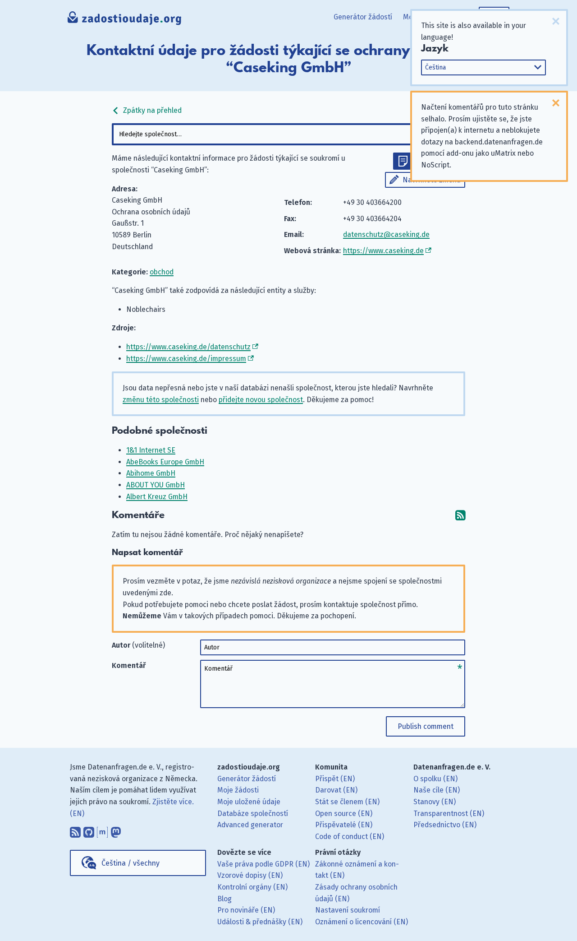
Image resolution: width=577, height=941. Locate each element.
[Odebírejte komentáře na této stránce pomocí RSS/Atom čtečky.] (460, 515)
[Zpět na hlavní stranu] (125, 20)
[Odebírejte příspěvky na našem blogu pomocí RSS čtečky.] (75, 830)
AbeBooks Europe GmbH (165, 462)
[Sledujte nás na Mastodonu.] (115, 830)
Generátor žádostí (363, 17)
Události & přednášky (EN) (259, 922)
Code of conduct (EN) (349, 836)
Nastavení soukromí (347, 910)
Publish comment (425, 726)
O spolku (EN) (435, 778)
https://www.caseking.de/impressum (186, 358)
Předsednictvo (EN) (444, 824)
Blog (224, 899)
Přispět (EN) (335, 778)
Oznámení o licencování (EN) (361, 922)
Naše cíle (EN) (436, 790)
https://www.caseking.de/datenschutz (188, 347)
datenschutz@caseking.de (386, 234)
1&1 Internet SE (150, 450)
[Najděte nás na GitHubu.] (88, 830)
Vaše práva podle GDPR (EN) (263, 864)
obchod (162, 272)
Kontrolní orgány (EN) (252, 887)
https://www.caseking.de (383, 250)
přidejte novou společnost (261, 399)
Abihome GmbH (150, 473)
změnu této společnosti (161, 399)
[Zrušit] (555, 21)
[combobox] (288, 134)
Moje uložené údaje (248, 801)
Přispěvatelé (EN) (343, 824)
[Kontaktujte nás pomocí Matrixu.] (102, 830)
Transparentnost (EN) (448, 813)
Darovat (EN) (336, 790)
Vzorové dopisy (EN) (250, 875)
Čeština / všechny (130, 863)
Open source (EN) (343, 813)
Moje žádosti (238, 790)
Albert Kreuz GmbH (157, 496)
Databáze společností (252, 813)
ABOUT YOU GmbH (155, 485)
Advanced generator (250, 824)
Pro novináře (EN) (246, 910)
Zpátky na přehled (151, 110)
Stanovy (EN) (434, 801)
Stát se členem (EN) (347, 801)
